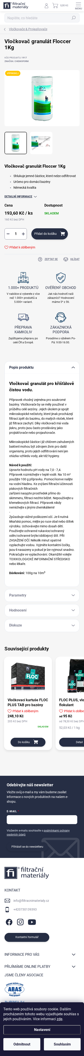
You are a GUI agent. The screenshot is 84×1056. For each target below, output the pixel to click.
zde (59, 1019)
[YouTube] (32, 921)
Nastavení (42, 1030)
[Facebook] (8, 921)
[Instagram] (20, 921)
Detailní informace (18, 196)
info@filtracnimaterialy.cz (31, 900)
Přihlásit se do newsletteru (27, 846)
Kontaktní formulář (27, 937)
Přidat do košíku (45, 233)
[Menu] (78, 5)
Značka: (16, 61)
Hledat (74, 17)
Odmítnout (21, 1044)
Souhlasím (62, 1044)
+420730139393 (25, 909)
